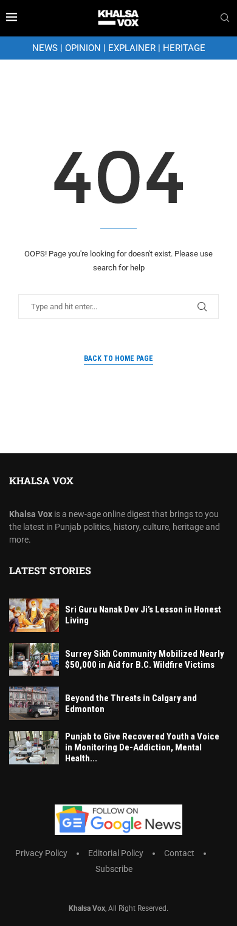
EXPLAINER (132, 48)
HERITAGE (184, 48)
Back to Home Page (118, 358)
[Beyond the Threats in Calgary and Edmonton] (34, 703)
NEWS (45, 48)
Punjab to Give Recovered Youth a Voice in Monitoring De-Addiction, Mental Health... (142, 747)
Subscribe (113, 869)
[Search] (225, 18)
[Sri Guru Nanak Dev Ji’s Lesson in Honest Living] (34, 615)
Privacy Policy (41, 853)
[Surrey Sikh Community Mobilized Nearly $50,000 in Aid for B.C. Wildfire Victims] (34, 659)
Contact (179, 853)
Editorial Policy (115, 853)
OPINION (83, 48)
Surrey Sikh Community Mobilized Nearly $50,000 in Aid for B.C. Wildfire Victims (144, 659)
